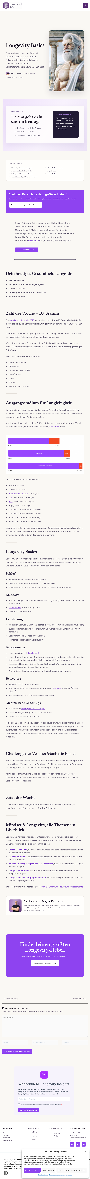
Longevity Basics (51, 171)
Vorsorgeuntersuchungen (33, 708)
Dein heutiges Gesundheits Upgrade (21, 168)
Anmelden (56, 1134)
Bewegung (64, 886)
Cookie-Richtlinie (43, 1175)
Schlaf (44, 886)
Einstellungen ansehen (72, 1170)
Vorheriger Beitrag (10, 999)
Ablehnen (48, 1170)
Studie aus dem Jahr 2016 (22, 320)
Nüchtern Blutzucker (18, 493)
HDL (11, 501)
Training (57, 688)
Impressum (69, 1175)
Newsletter (33, 240)
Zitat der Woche (51, 174)
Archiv (56, 1136)
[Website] (75, 1043)
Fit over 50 (54, 426)
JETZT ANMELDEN (28, 1110)
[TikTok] (78, 1144)
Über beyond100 (75, 1133)
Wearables (34, 1137)
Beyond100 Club (27, 250)
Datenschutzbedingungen (57, 1175)
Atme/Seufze (15, 607)
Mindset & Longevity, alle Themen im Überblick (24, 177)
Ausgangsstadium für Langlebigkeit (21, 171)
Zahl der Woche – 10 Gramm (55, 168)
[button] (86, 1152)
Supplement (33, 653)
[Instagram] (72, 1144)
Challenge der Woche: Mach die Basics (22, 174)
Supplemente (76, 886)
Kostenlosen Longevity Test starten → (25, 205)
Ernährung (53, 886)
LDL (10, 497)
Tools (34, 1139)
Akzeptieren (32, 1170)
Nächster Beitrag (80, 999)
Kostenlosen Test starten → (45, 963)
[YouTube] (84, 1144)
